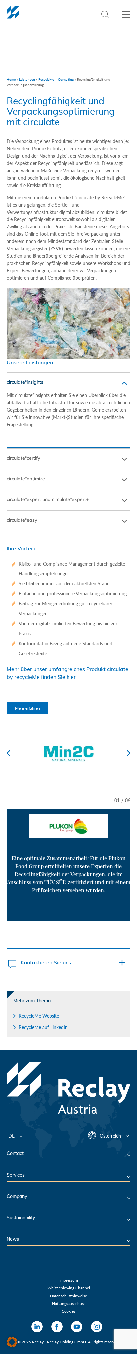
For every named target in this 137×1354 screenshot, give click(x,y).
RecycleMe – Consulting (56, 79)
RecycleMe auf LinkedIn (43, 1027)
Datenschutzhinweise (68, 1295)
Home (11, 79)
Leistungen (27, 79)
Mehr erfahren (27, 708)
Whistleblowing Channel (68, 1287)
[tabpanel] (68, 857)
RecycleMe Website (39, 1016)
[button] (12, 1342)
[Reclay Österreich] (13, 16)
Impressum (68, 1280)
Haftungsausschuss (68, 1303)
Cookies (68, 1311)
